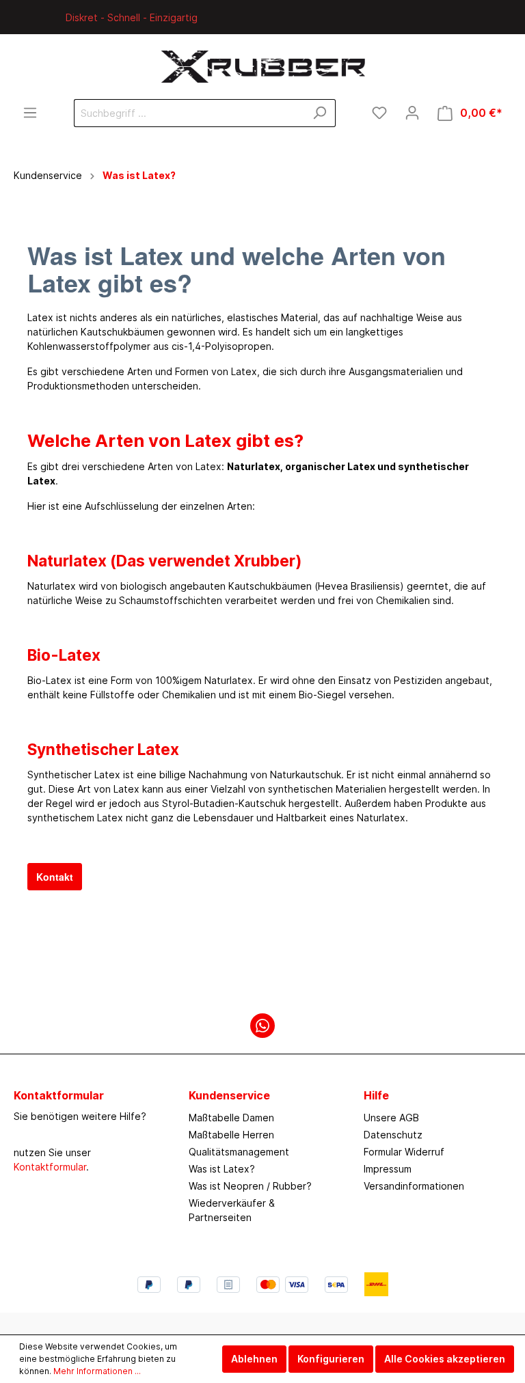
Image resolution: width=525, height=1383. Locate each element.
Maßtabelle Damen (231, 1117)
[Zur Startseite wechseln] (262, 67)
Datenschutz (393, 1134)
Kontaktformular (50, 1167)
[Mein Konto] (412, 112)
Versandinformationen (414, 1186)
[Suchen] (320, 113)
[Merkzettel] (379, 112)
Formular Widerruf (404, 1152)
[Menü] (30, 112)
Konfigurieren (330, 1359)
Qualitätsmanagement (239, 1152)
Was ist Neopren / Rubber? (250, 1186)
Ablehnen (254, 1359)
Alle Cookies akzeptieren (444, 1359)
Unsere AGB (391, 1117)
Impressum (388, 1169)
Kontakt (54, 877)
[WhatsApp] (262, 1025)
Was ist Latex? (222, 1169)
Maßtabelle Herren (231, 1134)
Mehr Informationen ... (97, 1371)
